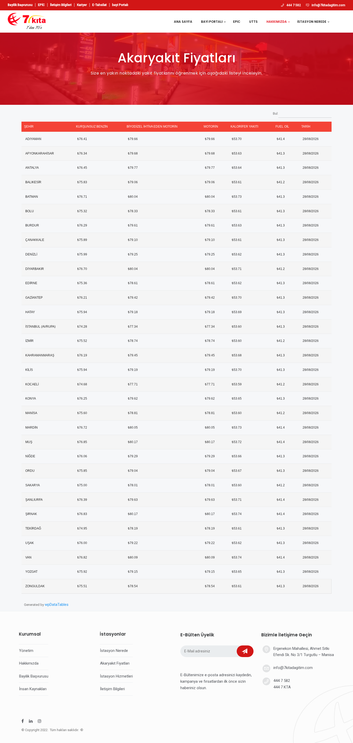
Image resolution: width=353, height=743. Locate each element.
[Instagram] (39, 721)
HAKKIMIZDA (276, 21)
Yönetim (26, 650)
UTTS (253, 21)
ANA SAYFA (183, 21)
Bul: (275, 113)
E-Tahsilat (99, 5)
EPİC (41, 5)
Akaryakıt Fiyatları (114, 663)
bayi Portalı (120, 5)
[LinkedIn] (30, 721)
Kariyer (82, 5)
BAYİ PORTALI (212, 21)
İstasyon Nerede (114, 650)
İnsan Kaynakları (33, 689)
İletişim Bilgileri (61, 5)
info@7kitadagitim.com (328, 5)
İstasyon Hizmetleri (116, 676)
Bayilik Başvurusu (20, 5)
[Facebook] (22, 721)
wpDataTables (56, 604)
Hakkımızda (29, 663)
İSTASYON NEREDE (311, 21)
